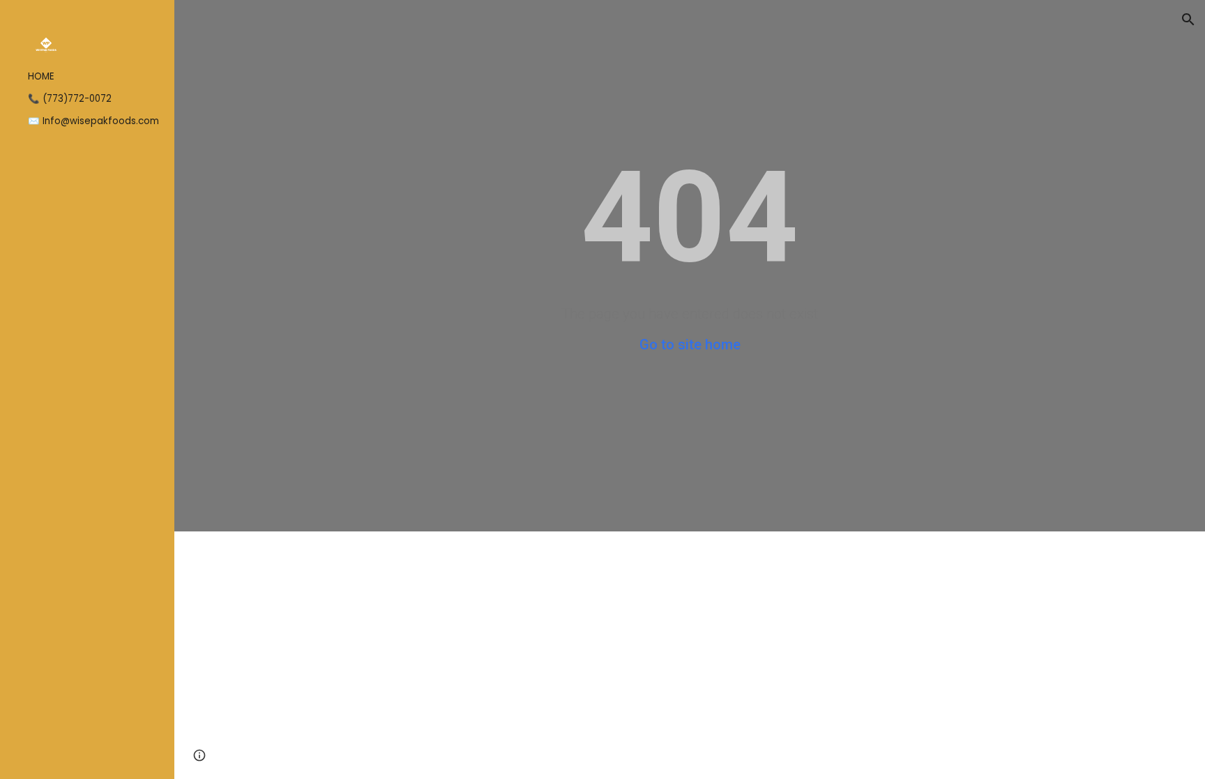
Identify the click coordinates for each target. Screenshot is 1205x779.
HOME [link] (41, 76)
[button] (1188, 19)
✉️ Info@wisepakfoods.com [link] (93, 121)
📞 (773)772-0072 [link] (70, 98)
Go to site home (690, 344)
